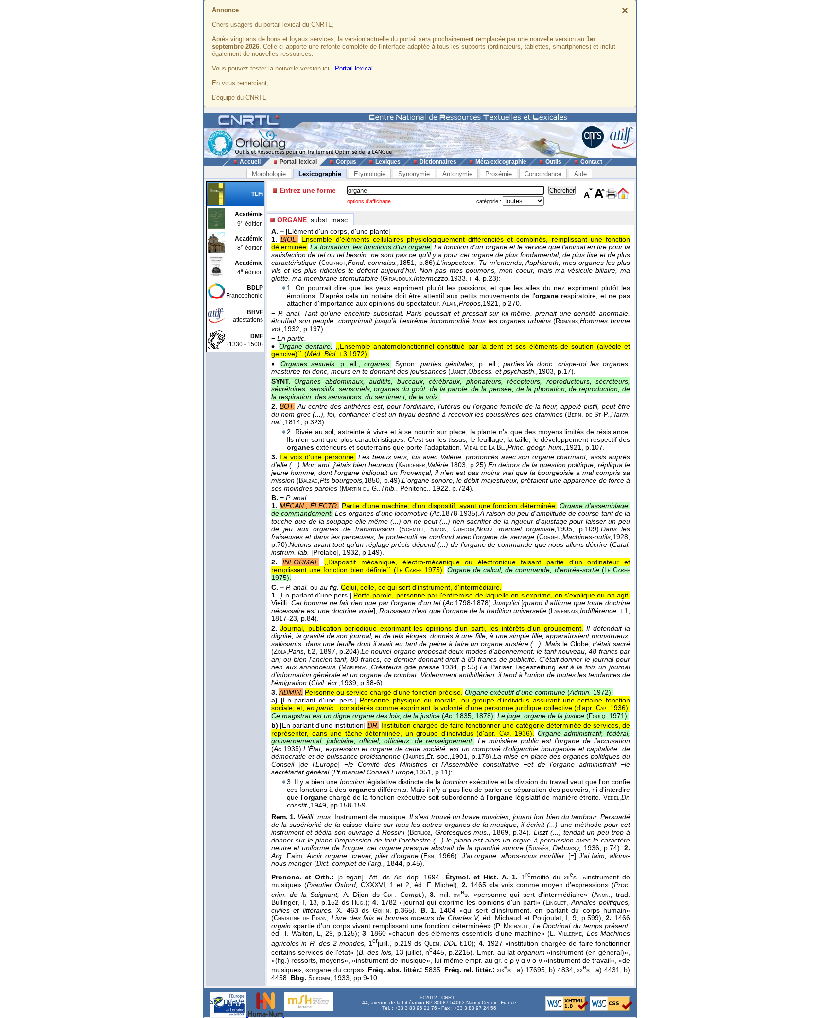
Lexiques (388, 161)
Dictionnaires (438, 161)
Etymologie (369, 173)
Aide (580, 173)
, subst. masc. (313, 220)
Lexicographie (319, 173)
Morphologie (269, 173)
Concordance (543, 173)
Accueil (250, 161)
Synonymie (414, 173)
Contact (591, 161)
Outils (553, 161)
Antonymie (457, 173)
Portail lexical (354, 68)
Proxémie (498, 173)
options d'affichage (369, 201)
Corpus (346, 161)
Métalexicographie (500, 161)
